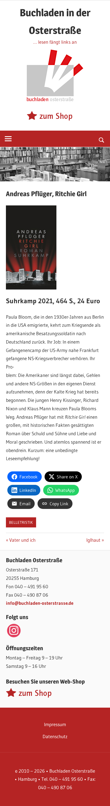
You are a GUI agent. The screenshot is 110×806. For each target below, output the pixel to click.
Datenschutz (55, 736)
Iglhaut (95, 540)
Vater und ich (22, 540)
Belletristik (21, 522)
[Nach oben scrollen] (100, 796)
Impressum (55, 724)
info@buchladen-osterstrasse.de (39, 603)
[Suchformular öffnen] (101, 140)
